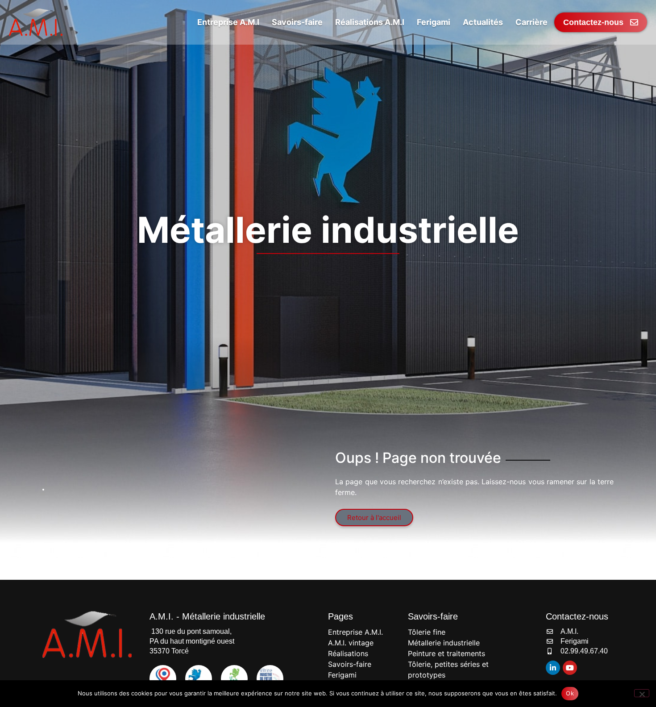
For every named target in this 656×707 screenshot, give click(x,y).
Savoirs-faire (349, 664)
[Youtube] (570, 668)
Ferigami (342, 674)
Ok (570, 693)
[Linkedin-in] (553, 668)
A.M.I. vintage (351, 642)
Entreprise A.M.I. (355, 632)
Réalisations (348, 653)
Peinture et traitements (446, 653)
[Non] (641, 693)
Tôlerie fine (426, 632)
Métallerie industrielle (444, 642)
